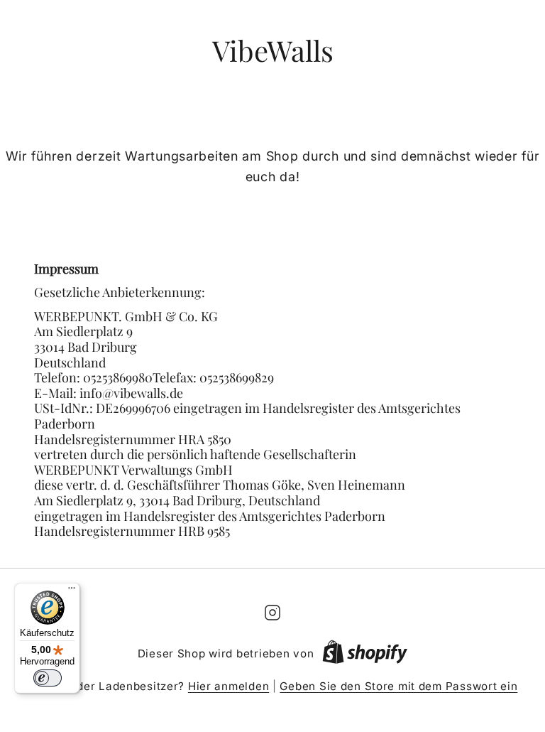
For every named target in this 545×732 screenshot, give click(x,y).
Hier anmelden (228, 686)
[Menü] (71, 591)
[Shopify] (364, 654)
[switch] (47, 678)
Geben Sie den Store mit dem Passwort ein (398, 686)
